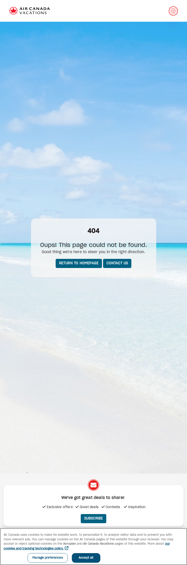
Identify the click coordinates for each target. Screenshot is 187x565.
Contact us (117, 263)
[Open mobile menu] (173, 11)
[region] (93, 546)
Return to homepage (79, 263)
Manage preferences (47, 557)
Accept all (86, 557)
